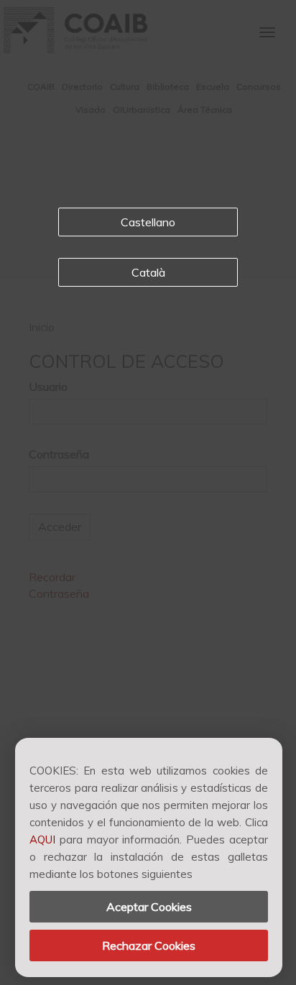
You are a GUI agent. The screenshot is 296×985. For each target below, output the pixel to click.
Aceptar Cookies (149, 907)
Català (148, 272)
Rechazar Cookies (148, 945)
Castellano (148, 222)
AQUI (42, 839)
